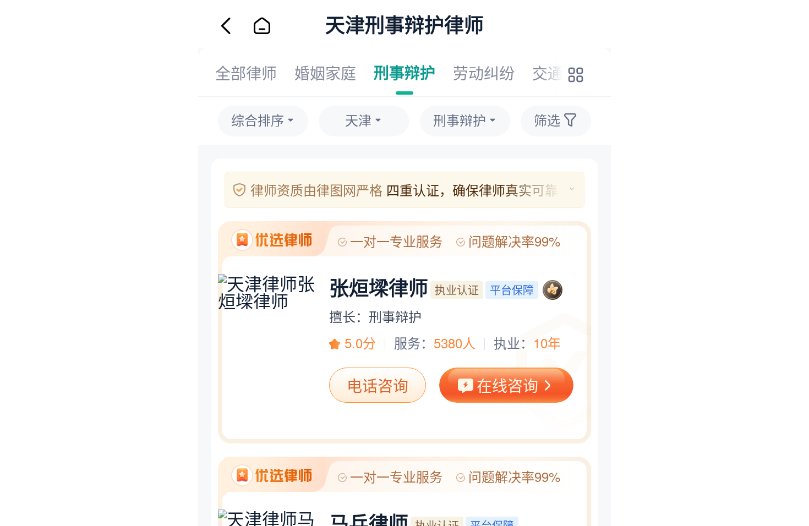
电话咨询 (377, 385)
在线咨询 (507, 385)
